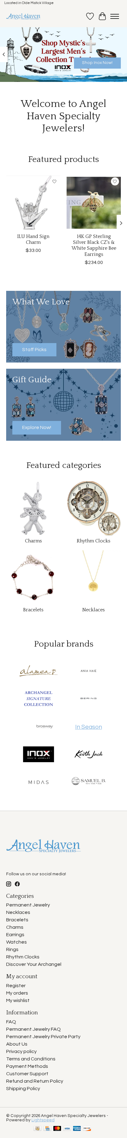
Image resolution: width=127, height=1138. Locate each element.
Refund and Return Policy (34, 1081)
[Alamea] (38, 671)
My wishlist (18, 1000)
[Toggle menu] (115, 16)
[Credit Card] (47, 1129)
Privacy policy (21, 1051)
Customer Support (27, 1073)
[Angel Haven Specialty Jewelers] (23, 16)
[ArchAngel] (38, 699)
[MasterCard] (57, 1129)
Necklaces (93, 610)
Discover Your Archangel (33, 964)
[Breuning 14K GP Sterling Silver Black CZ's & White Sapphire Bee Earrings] (94, 203)
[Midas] (38, 783)
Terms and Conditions (30, 1058)
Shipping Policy (23, 1088)
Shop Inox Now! (97, 62)
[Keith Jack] (88, 755)
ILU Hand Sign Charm (33, 239)
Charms (33, 541)
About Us (16, 1044)
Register (16, 985)
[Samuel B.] (88, 783)
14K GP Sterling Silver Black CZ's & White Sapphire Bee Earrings (94, 245)
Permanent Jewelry (28, 904)
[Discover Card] (87, 1129)
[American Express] (77, 1129)
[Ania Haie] (88, 671)
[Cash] (37, 1129)
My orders (17, 993)
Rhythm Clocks (93, 541)
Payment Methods (27, 1066)
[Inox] (38, 755)
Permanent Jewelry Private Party (43, 1036)
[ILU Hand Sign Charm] (33, 203)
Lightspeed (43, 1120)
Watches (16, 942)
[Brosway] (45, 727)
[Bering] (88, 699)
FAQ (11, 1021)
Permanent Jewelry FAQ (33, 1029)
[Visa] (67, 1129)
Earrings (15, 934)
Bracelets (33, 610)
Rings (12, 949)
